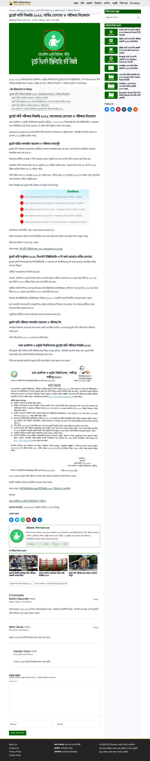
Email (60, 724)
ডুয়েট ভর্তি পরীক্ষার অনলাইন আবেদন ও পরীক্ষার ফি (30, 105)
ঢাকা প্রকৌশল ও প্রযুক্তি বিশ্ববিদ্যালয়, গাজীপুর (27, 501)
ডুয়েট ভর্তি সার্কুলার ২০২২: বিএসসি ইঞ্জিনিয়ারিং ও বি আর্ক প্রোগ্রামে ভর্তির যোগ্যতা (41, 101)
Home (12, 10)
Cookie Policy (15, 755)
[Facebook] (11, 520)
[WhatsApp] (22, 520)
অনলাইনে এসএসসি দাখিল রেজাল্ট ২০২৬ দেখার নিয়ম (128, 67)
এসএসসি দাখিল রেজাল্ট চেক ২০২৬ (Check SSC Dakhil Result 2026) (129, 77)
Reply (95, 599)
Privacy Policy (15, 751)
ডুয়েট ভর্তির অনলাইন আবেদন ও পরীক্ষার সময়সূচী (30, 98)
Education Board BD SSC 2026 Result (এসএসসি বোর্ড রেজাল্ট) (130, 95)
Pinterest (55, 544)
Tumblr (64, 544)
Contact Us (14, 748)
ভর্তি (82, 3)
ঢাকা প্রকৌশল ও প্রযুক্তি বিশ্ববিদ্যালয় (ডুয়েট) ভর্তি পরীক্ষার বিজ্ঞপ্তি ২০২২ (37, 109)
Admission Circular (25, 10)
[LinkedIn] (40, 520)
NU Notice (135, 3)
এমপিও (107, 3)
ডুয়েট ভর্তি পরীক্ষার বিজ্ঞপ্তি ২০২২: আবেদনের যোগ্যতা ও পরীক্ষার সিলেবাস (40, 94)
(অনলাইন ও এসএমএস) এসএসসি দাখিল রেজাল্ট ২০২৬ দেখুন (127, 86)
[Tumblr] (34, 520)
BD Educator (112, 744)
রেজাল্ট (89, 3)
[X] (17, 520)
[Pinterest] (28, 520)
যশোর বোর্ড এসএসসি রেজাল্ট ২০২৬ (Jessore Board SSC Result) (130, 32)
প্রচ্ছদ (76, 3)
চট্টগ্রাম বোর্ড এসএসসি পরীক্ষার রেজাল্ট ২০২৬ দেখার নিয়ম (130, 40)
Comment (13, 681)
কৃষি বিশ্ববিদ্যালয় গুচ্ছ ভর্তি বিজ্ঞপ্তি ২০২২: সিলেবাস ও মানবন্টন (45, 488)
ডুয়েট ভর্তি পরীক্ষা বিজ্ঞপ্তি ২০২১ (21, 584)
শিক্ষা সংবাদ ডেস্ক (23, 20)
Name (13, 724)
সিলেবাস (98, 3)
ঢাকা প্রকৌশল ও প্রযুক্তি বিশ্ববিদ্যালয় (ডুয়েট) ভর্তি (51, 584)
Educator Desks (21, 651)
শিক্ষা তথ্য (124, 3)
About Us (13, 744)
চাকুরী (114, 3)
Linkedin (46, 544)
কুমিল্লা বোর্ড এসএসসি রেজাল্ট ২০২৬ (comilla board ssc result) (129, 50)
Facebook (31, 544)
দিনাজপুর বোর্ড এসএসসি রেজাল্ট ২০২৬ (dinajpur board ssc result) (128, 59)
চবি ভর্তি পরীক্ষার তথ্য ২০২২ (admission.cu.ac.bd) (41, 248)
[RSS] (135, 109)
